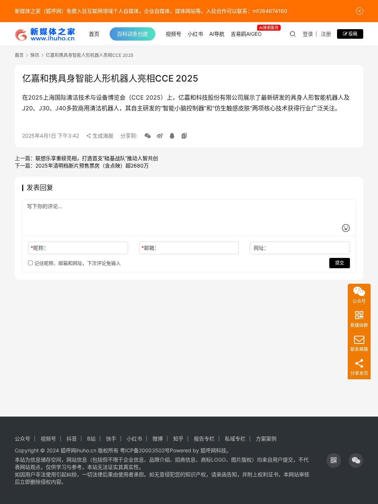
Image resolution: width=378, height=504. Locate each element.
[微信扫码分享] (147, 136)
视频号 (173, 34)
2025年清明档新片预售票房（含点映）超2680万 (92, 165)
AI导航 (216, 34)
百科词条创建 (132, 34)
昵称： (40, 248)
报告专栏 (204, 438)
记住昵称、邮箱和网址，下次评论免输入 (77, 263)
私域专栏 (235, 438)
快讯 (34, 55)
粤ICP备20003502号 (145, 450)
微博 (157, 438)
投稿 (352, 34)
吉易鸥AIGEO (246, 34)
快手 (111, 438)
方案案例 (266, 438)
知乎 (178, 438)
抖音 (71, 438)
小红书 (195, 34)
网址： (261, 248)
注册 (326, 34)
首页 (94, 34)
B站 (91, 438)
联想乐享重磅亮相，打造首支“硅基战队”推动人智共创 (96, 158)
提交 (339, 263)
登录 (308, 34)
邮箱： (150, 248)
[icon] (333, 460)
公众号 (22, 438)
